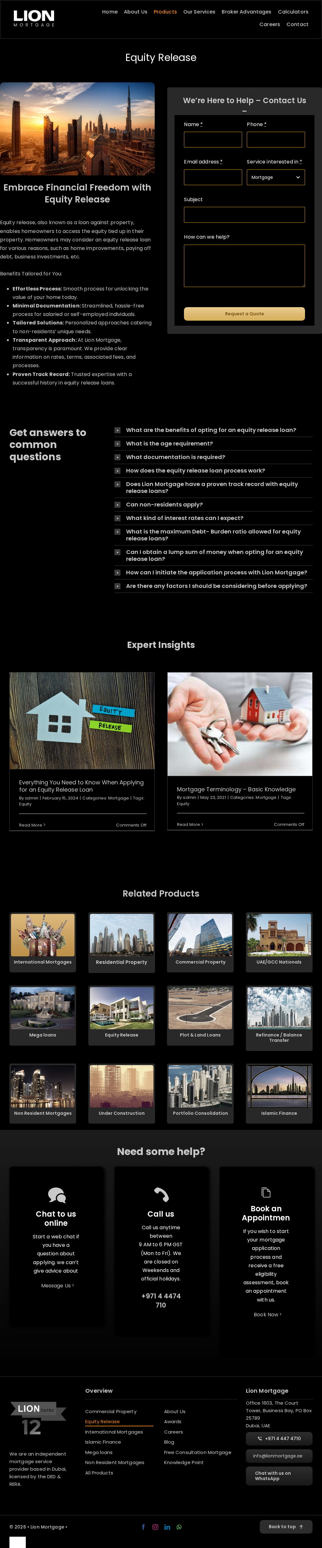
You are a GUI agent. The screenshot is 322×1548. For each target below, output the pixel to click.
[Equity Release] (121, 989)
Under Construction (122, 1113)
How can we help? (207, 236)
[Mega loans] (43, 989)
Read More (30, 825)
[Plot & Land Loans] (200, 989)
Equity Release (121, 1035)
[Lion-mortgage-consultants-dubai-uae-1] (34, 12)
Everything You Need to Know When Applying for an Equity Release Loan (82, 721)
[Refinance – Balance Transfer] (279, 989)
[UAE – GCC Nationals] (279, 916)
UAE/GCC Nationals (279, 962)
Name (193, 124)
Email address (203, 161)
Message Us (56, 1285)
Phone (257, 124)
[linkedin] (167, 1527)
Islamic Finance (279, 1113)
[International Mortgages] (43, 916)
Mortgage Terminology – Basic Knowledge (240, 724)
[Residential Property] (121, 916)
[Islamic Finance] (279, 1067)
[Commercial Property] (200, 916)
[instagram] (155, 1527)
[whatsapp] (179, 1527)
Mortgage (118, 798)
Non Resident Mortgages (43, 1113)
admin (31, 798)
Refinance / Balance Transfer (279, 1037)
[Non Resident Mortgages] (43, 1067)
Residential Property (121, 962)
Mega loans (42, 1035)
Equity (25, 804)
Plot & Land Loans (200, 1035)
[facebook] (143, 1527)
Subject (193, 199)
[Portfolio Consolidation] (200, 1067)
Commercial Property (200, 962)
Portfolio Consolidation (200, 1113)
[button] (213, 430)
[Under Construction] (121, 1067)
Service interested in (274, 161)
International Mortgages (43, 962)
